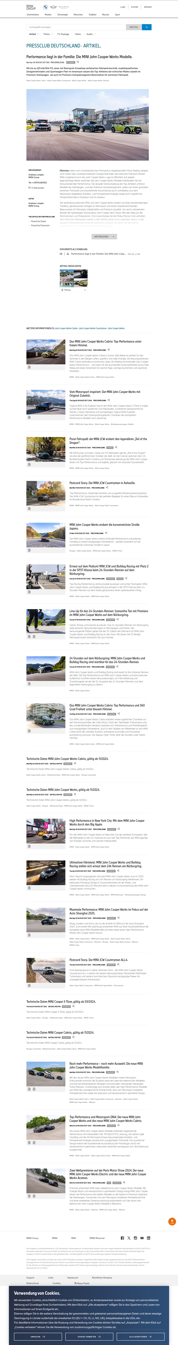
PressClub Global (38, 221)
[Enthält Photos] (29, 367)
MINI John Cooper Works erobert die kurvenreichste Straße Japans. (104, 526)
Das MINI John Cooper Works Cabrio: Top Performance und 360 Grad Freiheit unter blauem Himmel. (107, 707)
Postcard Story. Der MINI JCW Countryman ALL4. (99, 960)
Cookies (57, 1283)
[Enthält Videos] (34, 636)
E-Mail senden (37, 188)
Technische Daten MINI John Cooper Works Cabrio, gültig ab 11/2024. (67, 759)
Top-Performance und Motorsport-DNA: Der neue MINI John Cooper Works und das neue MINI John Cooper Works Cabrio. (106, 1119)
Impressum (72, 1277)
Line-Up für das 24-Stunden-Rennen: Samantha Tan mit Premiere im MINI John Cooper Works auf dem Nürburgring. (109, 613)
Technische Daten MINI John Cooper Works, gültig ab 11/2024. (63, 789)
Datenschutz (32, 1283)
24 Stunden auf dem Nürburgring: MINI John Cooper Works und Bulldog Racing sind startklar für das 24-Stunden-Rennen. (107, 660)
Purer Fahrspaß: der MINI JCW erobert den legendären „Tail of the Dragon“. (108, 441)
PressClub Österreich (40, 225)
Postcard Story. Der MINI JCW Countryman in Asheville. (102, 483)
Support (30, 1277)
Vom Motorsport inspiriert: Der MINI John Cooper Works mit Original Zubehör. (105, 393)
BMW (54, 1238)
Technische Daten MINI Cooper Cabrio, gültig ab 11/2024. (60, 1032)
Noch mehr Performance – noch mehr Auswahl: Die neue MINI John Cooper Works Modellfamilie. (106, 1065)
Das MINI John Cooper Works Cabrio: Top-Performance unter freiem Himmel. (105, 343)
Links (50, 1277)
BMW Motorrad (97, 1238)
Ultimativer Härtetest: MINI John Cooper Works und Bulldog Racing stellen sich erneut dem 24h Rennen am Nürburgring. (106, 864)
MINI (73, 1238)
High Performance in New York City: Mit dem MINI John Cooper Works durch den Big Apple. (107, 822)
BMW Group (32, 1238)
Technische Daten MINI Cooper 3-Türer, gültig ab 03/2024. (61, 1001)
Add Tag (134, 27)
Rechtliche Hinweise (102, 1277)
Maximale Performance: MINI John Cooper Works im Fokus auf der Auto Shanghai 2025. (109, 911)
